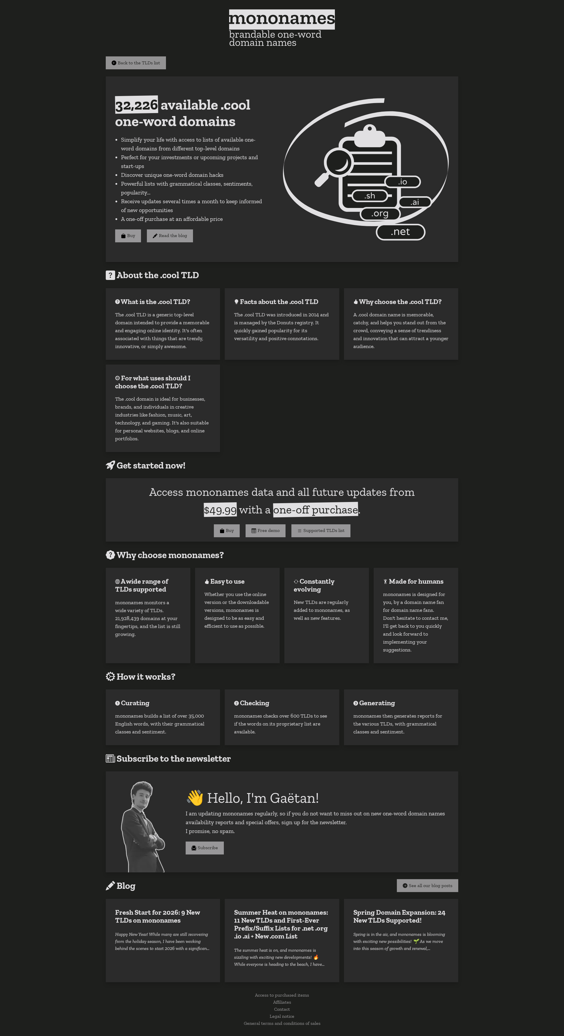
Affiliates (282, 1002)
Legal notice (282, 1016)
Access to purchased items (282, 995)
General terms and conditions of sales (282, 1023)
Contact (282, 1009)
